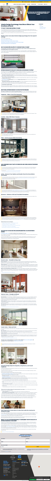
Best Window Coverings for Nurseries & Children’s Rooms (10, 227)
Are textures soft (5, 79)
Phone (27, 441)
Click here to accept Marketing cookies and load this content (13, 61)
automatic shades (3, 414)
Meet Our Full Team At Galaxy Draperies (8, 431)
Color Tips (41, 26)
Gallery (28, 4)
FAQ (13, 474)
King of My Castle (42, 28)
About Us (45, 4)
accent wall (22, 219)
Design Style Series (43, 27)
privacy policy (6, 451)
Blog (40, 25)
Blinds (13, 465)
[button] (39, 466)
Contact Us (14, 473)
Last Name (27, 438)
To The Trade (40, 4)
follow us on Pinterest (18, 340)
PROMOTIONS (33, 4)
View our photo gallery (28, 339)
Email (2, 441)
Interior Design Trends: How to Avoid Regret (8, 226)
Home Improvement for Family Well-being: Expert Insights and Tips (14, 344)
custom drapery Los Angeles (10, 426)
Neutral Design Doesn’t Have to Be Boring (8, 272)
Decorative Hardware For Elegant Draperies (8, 224)
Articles (13, 477)
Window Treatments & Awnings (20, 4)
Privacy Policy (6, 475)
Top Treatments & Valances (15, 470)
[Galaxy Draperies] (5, 4)
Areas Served (14, 476)
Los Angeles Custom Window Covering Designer (13, 170)
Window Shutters (15, 468)
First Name (3, 438)
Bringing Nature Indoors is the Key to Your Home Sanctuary (11, 225)
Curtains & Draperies (16, 462)
